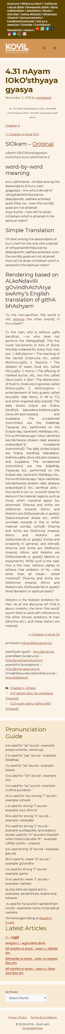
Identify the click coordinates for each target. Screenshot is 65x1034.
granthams (33, 10)
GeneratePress (32, 1028)
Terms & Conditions (44, 1017)
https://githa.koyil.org (37, 643)
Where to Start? (32, 3)
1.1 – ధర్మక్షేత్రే (12, 937)
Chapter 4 (12, 125)
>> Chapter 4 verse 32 (44, 634)
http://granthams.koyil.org (24, 660)
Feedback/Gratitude (20, 21)
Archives (11, 992)
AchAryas (51, 3)
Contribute (42, 24)
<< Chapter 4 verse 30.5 (22, 134)
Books (47, 10)
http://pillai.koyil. (16, 677)
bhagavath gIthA (37, 7)
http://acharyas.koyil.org (22, 669)
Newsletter (14, 29)
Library (28, 29)
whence (19, 319)
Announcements (31, 17)
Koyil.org (13, 3)
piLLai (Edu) (16, 7)
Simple (31, 688)
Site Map (13, 14)
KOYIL (17, 46)
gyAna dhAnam (31, 14)
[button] (44, 48)
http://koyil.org (43, 651)
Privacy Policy (17, 1017)
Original (43, 144)
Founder (26, 24)
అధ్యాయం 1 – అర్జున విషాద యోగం (25, 943)
